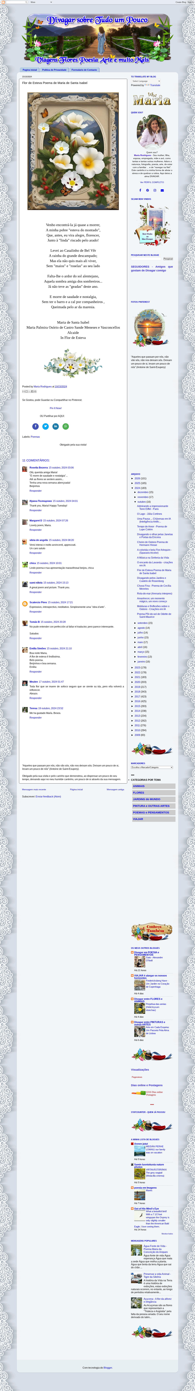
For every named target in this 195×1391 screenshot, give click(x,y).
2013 (138, 715)
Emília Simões (38, 648)
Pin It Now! (56, 408)
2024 (138, 488)
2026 (138, 478)
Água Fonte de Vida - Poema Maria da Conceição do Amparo (156, 1249)
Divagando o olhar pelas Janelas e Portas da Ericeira (155, 536)
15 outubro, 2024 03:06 (61, 467)
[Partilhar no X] (29, 391)
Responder (36, 490)
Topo (189, 1385)
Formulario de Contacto (84, 70)
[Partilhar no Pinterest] (35, 391)
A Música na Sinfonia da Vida (153, 557)
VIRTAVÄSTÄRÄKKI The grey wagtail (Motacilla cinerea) (156, 1172)
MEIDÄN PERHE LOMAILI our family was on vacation (155, 1149)
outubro (142, 501)
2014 (138, 710)
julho (141, 632)
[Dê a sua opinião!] (26, 391)
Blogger (108, 1367)
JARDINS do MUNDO (146, 799)
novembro (143, 497)
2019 (138, 687)
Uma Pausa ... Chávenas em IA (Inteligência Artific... (154, 520)
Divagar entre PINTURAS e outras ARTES (149, 1023)
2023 (138, 667)
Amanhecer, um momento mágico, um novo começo (152, 600)
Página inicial (76, 789)
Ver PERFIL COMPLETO (152, 182)
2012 (138, 720)
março (141, 651)
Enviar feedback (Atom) (48, 796)
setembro (143, 623)
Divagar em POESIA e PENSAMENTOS (146, 953)
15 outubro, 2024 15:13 (55, 582)
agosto (141, 627)
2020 (138, 682)
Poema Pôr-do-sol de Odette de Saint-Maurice (154, 615)
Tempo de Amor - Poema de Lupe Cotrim (152, 528)
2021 (138, 677)
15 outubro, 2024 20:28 (53, 621)
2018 (138, 691)
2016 (138, 701)
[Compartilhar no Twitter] (45, 426)
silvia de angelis (39, 540)
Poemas (35, 436)
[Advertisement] (152, 422)
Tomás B (35, 621)
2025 (138, 483)
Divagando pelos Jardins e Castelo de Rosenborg (151, 579)
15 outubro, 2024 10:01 (49, 563)
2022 (138, 672)
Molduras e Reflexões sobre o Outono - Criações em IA (153, 607)
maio (141, 642)
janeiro (142, 661)
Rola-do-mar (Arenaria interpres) (154, 593)
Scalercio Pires (38, 602)
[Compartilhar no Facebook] (35, 426)
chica (33, 563)
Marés (149, 1190)
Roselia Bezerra (39, 467)
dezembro (143, 492)
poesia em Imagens (145, 1187)
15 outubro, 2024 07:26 (55, 520)
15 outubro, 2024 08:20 (61, 540)
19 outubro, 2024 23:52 (50, 708)
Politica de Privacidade (54, 70)
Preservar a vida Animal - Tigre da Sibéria (157, 1275)
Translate (155, 85)
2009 (138, 735)
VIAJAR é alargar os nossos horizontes (150, 976)
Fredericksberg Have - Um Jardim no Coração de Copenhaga (157, 983)
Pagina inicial (30, 70)
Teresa (33, 708)
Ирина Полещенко (41, 501)
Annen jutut (141, 1143)
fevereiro (143, 656)
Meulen (34, 681)
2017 (138, 696)
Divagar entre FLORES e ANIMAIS (148, 1000)
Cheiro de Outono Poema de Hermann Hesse (152, 543)
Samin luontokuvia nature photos (149, 1165)
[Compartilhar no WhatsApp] (65, 426)
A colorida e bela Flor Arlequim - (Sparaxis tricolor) (154, 551)
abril (140, 647)
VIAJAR (138, 819)
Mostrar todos (167, 1234)
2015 (138, 706)
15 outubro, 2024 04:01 (65, 501)
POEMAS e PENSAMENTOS (151, 812)
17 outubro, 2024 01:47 (51, 681)
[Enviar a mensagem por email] (23, 391)
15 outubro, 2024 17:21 (60, 602)
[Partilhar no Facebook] (32, 391)
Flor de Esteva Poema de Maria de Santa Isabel (154, 571)
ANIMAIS (139, 786)
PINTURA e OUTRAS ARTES (151, 805)
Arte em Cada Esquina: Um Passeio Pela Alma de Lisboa (157, 1030)
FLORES (138, 792)
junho (141, 637)
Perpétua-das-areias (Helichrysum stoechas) (156, 1007)
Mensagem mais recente (34, 789)
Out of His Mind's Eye (146, 1208)
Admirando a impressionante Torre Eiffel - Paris (152, 507)
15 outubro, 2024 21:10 (59, 648)
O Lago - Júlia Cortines (149, 513)
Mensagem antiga (115, 789)
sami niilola (36, 582)
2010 (138, 730)
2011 (137, 725)
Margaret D (36, 520)
